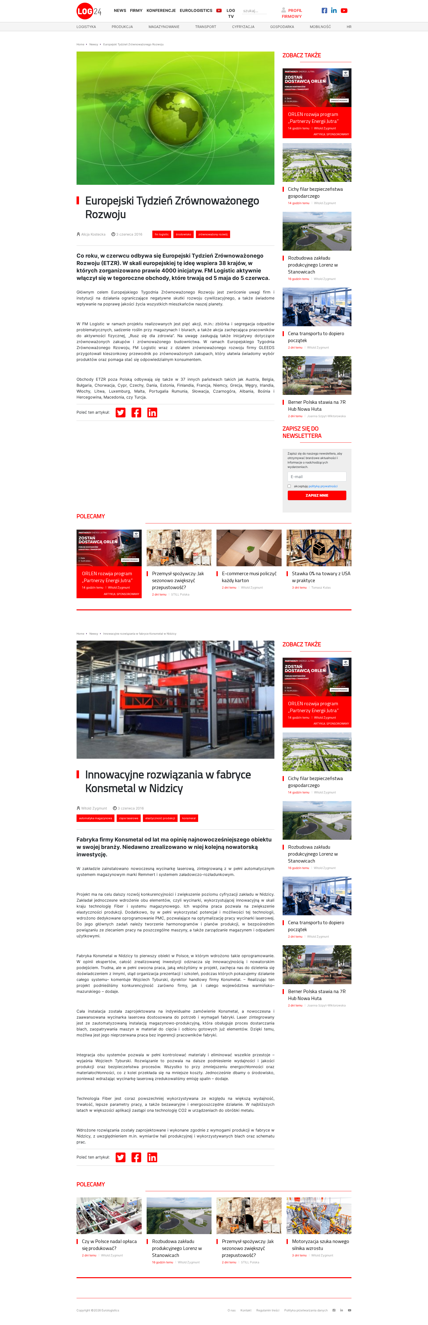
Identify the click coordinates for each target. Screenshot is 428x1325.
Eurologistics (196, 10)
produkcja (122, 27)
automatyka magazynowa (95, 818)
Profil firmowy (292, 13)
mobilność (320, 27)
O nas (232, 1310)
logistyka (86, 27)
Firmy (136, 10)
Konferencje (161, 10)
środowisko (183, 234)
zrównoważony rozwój (213, 234)
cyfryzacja (243, 27)
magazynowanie (164, 27)
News (120, 10)
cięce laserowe (128, 818)
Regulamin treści (267, 1310)
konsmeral (189, 818)
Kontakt (246, 1310)
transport (205, 27)
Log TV (231, 13)
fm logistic (162, 234)
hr (349, 27)
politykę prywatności (323, 486)
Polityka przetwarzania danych (306, 1310)
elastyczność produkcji (160, 818)
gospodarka (282, 27)
